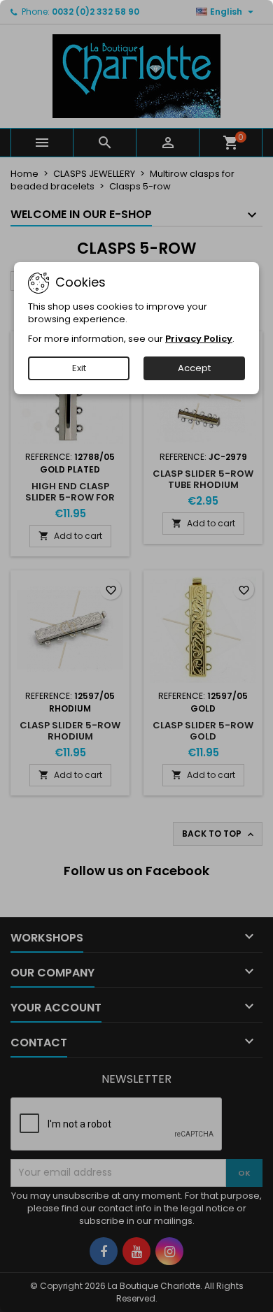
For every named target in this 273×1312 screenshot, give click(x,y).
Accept (194, 368)
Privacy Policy (198, 338)
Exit (79, 368)
